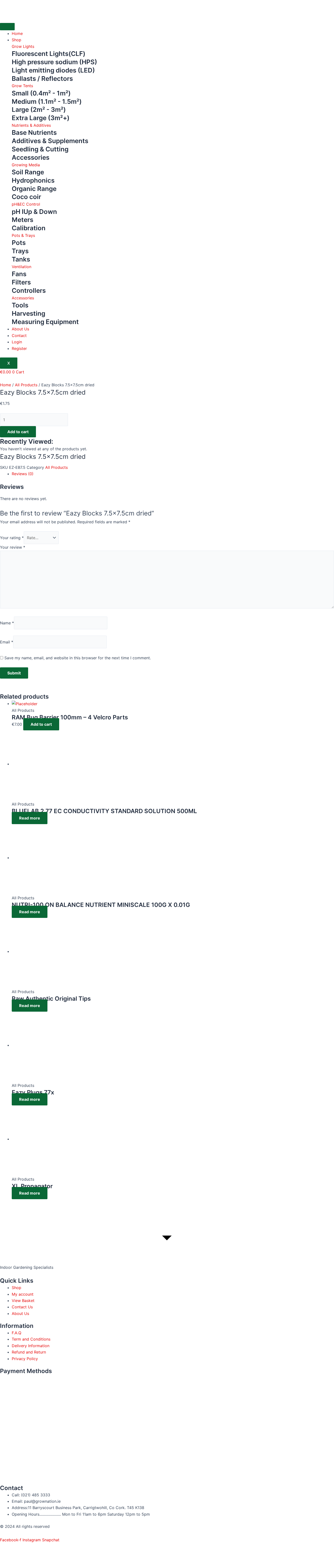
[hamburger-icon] (7, 26)
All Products (26, 384)
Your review (12, 547)
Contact (19, 335)
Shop (16, 39)
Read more (29, 818)
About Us (20, 328)
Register (19, 348)
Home (17, 33)
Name (7, 622)
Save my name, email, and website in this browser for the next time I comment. (77, 657)
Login (17, 341)
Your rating (12, 537)
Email (6, 642)
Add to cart (18, 431)
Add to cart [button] (41, 724)
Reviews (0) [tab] (22, 473)
